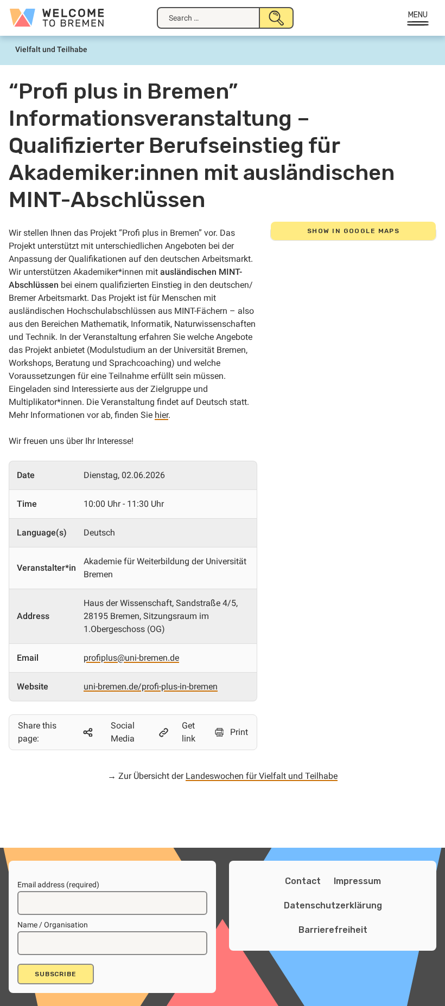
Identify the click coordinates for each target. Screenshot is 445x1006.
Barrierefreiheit (332, 930)
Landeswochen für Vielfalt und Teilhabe (262, 776)
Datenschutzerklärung (333, 905)
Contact (303, 881)
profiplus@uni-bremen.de (131, 658)
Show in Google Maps (353, 231)
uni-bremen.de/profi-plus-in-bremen (151, 686)
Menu (418, 15)
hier (161, 415)
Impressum (357, 881)
